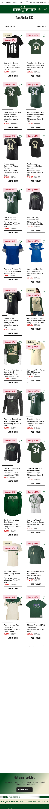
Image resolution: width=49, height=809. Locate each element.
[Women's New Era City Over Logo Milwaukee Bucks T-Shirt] (36, 252)
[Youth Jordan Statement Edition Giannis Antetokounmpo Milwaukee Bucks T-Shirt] (36, 147)
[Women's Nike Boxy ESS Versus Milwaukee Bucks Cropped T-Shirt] (36, 555)
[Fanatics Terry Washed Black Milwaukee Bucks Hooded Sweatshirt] (36, 201)
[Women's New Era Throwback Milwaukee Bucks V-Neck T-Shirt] (13, 608)
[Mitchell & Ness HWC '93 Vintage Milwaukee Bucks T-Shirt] (36, 608)
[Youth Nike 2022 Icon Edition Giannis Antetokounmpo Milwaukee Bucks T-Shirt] (13, 96)
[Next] (41, 646)
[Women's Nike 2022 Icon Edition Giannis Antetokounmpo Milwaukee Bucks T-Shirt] (36, 96)
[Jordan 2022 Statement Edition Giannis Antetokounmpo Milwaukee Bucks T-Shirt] (13, 147)
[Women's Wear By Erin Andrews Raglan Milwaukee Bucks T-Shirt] (36, 503)
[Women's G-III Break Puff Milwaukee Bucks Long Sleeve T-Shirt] (36, 302)
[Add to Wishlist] (20, 36)
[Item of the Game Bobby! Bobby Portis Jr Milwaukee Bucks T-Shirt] (13, 47)
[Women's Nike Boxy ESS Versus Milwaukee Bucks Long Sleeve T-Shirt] (13, 452)
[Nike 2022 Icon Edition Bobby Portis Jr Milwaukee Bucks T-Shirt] (36, 402)
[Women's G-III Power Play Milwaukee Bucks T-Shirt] (36, 353)
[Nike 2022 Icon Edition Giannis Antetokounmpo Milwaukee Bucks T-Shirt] (13, 201)
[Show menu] (3, 9)
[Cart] (45, 9)
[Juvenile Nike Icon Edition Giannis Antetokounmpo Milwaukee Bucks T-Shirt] (36, 452)
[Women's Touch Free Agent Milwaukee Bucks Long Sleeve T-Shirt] (13, 402)
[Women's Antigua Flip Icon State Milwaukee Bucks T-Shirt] (13, 252)
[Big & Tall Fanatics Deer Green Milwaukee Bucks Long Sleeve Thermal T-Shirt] (13, 503)
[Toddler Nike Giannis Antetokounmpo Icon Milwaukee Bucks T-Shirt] (36, 47)
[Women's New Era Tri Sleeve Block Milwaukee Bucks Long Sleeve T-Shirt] (13, 353)
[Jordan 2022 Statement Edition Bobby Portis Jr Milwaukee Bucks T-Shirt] (13, 302)
